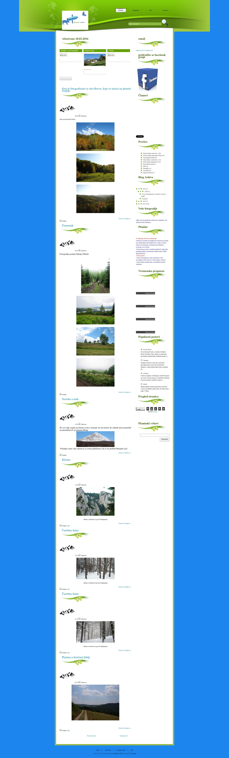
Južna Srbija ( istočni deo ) (150, 160)
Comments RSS (120, 750)
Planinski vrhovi (118, 753)
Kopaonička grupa (148, 164)
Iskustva (165, 10)
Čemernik (67, 225)
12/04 (146, 191)
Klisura (66, 459)
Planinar (133, 753)
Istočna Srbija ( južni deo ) (150, 153)
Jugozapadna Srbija (148, 158)
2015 (144, 201)
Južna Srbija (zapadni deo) (150, 162)
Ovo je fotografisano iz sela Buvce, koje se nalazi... (153, 195)
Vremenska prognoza (150, 293)
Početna (120, 10)
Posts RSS (108, 750)
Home (98, 750)
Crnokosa (146, 373)
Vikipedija (136, 10)
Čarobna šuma (70, 530)
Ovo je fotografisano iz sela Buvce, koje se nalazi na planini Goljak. (96, 90)
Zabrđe (145, 384)
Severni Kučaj (147, 349)
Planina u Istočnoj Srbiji (76, 657)
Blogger (155, 412)
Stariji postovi (124, 736)
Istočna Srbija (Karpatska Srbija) (152, 155)
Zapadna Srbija (147, 173)
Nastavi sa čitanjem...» (125, 218)
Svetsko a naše (70, 399)
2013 (144, 204)
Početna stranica (91, 736)
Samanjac (145, 360)
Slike (68, 526)
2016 (144, 189)
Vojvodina (146, 170)
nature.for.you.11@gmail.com (144, 50)
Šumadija (145, 168)
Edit (132, 750)
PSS (150, 10)
